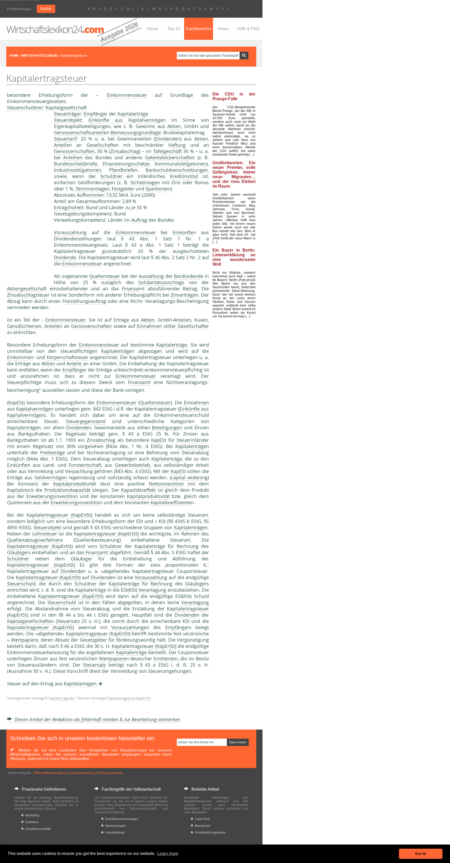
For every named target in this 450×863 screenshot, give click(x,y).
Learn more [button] (167, 853)
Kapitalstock (20, 490)
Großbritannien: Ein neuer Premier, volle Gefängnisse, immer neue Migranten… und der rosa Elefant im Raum (234, 174)
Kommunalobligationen (181, 164)
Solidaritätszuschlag (160, 282)
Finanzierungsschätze (126, 164)
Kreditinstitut (184, 176)
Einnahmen (149, 326)
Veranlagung (152, 590)
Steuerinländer (193, 440)
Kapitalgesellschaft (66, 107)
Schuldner (111, 176)
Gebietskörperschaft (167, 157)
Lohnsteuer (44, 533)
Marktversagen (115, 826)
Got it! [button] (420, 854)
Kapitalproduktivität (74, 484)
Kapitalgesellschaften (30, 621)
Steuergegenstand (85, 421)
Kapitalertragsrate (61, 698)
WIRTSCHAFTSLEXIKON (39, 55)
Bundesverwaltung (82, 773)
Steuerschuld (21, 583)
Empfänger (96, 114)
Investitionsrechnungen (121, 819)
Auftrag (139, 220)
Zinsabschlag (124, 151)
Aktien (174, 126)
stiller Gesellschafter (186, 326)
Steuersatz (68, 621)
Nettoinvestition (166, 484)
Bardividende (188, 276)
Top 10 (173, 29)
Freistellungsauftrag (84, 301)
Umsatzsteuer (114, 832)
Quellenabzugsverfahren (34, 540)
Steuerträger (67, 114)
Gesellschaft (99, 145)
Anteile (61, 145)
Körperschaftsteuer (68, 357)
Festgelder (123, 189)
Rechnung (187, 546)
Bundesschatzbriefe (75, 164)
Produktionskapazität (67, 490)
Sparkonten (158, 189)
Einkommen (20, 357)
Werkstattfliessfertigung (50, 773)
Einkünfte (183, 232)
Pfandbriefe (122, 170)
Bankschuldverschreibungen (177, 170)
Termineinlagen (92, 189)
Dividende (166, 139)
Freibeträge (52, 452)
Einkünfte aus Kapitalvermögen (127, 120)
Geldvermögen (50, 477)
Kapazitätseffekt (138, 490)
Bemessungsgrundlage (135, 132)
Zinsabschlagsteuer (28, 295)
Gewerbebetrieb (132, 465)
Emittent (163, 658)
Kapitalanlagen (80, 683)
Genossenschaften (74, 151)
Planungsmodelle (110, 773)
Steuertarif (65, 139)
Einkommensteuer (127, 95)
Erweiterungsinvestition (52, 496)
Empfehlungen (19, 9)
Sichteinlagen (145, 182)
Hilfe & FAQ (248, 29)
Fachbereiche (198, 29)
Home (152, 29)
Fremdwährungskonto (209, 832)
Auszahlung (151, 276)
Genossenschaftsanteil (79, 132)
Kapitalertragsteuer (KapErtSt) (59, 515)
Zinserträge (183, 295)
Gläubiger (17, 552)
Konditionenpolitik (37, 829)
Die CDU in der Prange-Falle (234, 96)
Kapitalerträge (132, 114)
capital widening (189, 477)
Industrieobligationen (77, 170)
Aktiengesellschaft (27, 288)
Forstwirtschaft (85, 465)
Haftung (177, 145)
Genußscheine (23, 326)
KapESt (15, 402)
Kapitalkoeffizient (169, 502)
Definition (31, 822)
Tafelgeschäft (167, 151)
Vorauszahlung (70, 232)
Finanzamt (133, 288)
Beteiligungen (167, 427)
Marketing (31, 815)
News (223, 29)
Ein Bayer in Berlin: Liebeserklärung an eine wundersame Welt (234, 257)
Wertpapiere (24, 640)
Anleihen (73, 157)
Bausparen (201, 826)
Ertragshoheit (68, 207)
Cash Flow (201, 819)
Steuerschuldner (25, 107)
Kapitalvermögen (34, 409)
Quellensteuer (104, 276)
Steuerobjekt (68, 120)
